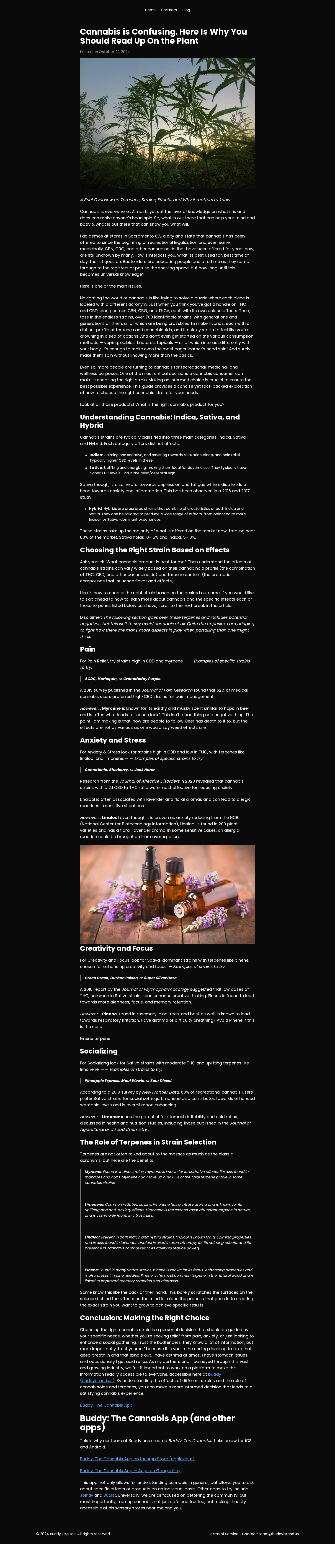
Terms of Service (223, 1533)
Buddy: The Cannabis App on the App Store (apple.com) (137, 1459)
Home (150, 10)
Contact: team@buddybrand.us (270, 1533)
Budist (109, 1495)
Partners (169, 10)
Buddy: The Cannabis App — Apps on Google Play (130, 1470)
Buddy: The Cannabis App (106, 1405)
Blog (186, 10)
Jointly (86, 1495)
